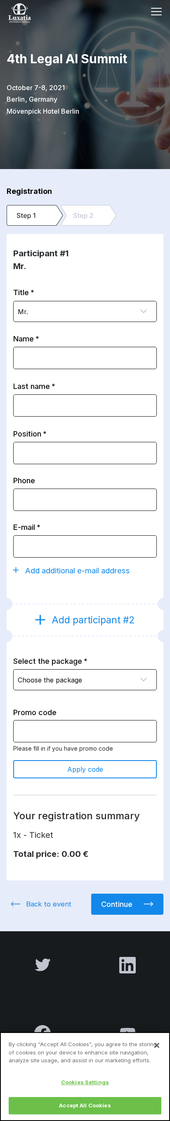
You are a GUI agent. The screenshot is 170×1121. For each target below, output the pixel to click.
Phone (24, 480)
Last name (31, 386)
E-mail (24, 527)
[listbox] (85, 311)
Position (27, 433)
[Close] (157, 1045)
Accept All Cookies (85, 1105)
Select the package (47, 660)
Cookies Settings (85, 1082)
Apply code (85, 769)
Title (21, 292)
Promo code (35, 712)
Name (23, 338)
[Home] (30, 13)
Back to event (48, 904)
